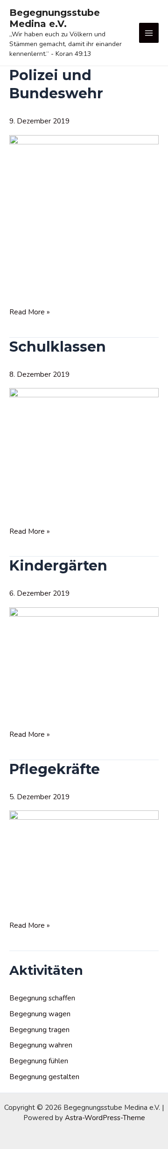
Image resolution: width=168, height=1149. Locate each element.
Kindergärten (58, 565)
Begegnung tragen (39, 1029)
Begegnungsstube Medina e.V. (54, 18)
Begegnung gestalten (44, 1076)
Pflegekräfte (54, 769)
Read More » (29, 312)
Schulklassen (57, 346)
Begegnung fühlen (38, 1061)
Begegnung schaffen (42, 998)
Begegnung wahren (40, 1045)
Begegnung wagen (39, 1014)
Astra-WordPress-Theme (105, 1117)
